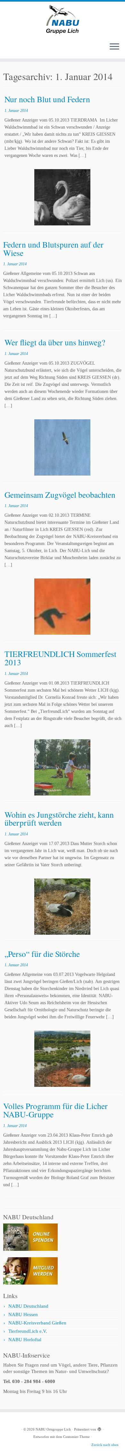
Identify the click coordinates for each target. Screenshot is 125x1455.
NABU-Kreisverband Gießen (37, 1322)
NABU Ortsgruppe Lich (53, 1429)
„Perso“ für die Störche (42, 953)
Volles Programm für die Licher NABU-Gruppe (55, 1110)
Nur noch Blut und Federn (47, 99)
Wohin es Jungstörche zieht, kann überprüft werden (59, 818)
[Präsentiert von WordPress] (99, 1428)
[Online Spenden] (30, 1236)
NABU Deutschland (28, 1306)
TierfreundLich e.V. (27, 1331)
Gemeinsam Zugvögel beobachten (59, 494)
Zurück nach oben (105, 1445)
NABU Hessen (23, 1314)
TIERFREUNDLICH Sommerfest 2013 (60, 658)
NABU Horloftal (24, 1339)
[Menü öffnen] (114, 47)
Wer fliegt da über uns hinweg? (54, 342)
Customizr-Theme (76, 1437)
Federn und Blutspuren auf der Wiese (53, 248)
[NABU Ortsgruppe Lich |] (62, 19)
